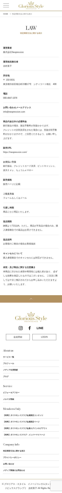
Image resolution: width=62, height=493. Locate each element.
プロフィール (8, 363)
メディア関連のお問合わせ (14, 470)
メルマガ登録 (8, 399)
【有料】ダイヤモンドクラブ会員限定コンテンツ (23, 415)
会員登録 (18, 337)
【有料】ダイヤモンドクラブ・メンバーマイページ (24, 435)
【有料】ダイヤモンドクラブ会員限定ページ (21, 422)
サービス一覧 (8, 357)
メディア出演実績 (10, 370)
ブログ (6, 376)
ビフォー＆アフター (11, 393)
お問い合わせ (8, 464)
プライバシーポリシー (12, 457)
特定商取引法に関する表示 (14, 451)
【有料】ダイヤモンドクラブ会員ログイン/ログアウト (25, 428)
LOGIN (44, 337)
